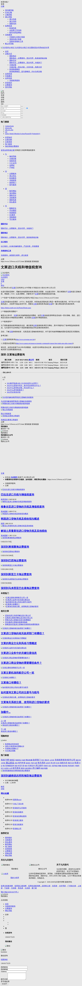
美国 (15, 766)
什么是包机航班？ (15, 390)
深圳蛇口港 (46, 886)
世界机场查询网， (35, 886)
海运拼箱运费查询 (12, 146)
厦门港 (34, 888)
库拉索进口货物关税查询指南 (16, 622)
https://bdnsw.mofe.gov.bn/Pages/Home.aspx (16, 308)
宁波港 (6, 888)
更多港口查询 (18, 820)
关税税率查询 (14, 80)
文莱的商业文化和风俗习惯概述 (19, 643)
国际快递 (12, 200)
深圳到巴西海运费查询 (13, 560)
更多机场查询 (18, 812)
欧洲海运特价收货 (12, 744)
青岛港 (20, 888)
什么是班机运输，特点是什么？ (20, 388)
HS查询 (12, 215)
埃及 (16, 763)
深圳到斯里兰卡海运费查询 (16, 574)
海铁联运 (18, 760)
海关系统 (41, 763)
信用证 (12, 165)
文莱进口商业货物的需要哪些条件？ (21, 662)
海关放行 (71, 766)
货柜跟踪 (12, 217)
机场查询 (12, 178)
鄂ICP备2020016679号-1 (10, 892)
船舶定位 (12, 208)
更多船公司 (17, 828)
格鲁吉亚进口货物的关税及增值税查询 (22, 506)
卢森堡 (77, 766)
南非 (26, 766)
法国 (35, 763)
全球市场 (8, 74)
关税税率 (12, 180)
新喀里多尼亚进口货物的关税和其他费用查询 (22, 624)
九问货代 (14, 477)
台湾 (10, 768)
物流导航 (12, 156)
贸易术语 (12, 161)
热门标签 (8, 144)
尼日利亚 (65, 766)
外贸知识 (8, 83)
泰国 (77, 760)
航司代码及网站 (15, 32)
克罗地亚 (55, 766)
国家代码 (12, 23)
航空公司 (71, 760)
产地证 (12, 167)
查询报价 (8, 838)
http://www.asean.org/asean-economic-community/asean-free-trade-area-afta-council (44, 343)
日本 (72, 763)
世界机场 (8, 26)
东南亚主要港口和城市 (9, 420)
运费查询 (8, 85)
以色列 (48, 763)
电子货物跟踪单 (8, 766)
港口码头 (12, 176)
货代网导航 (9, 10)
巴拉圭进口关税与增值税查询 (17, 494)
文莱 (13, 150)
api (6, 132)
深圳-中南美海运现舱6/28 (14, 746)
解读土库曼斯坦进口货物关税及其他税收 (24, 530)
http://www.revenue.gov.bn (25, 339)
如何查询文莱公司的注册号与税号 (19, 602)
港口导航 (8, 17)
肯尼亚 (6, 768)
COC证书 (12, 163)
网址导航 (8, 855)
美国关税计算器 (15, 39)
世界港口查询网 (20, 886)
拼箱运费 (8, 853)
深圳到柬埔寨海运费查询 (15, 546)
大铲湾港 (62, 886)
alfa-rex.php (9, 130)
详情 (2, 789)
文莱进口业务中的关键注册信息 (18, 600)
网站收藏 (29, 760)
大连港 (27, 888)
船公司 (31, 360)
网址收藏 (5, 793)
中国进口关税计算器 (17, 37)
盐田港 (54, 886)
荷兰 (42, 760)
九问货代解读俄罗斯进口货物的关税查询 (16, 401)
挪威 (59, 766)
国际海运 (28, 57)
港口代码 (12, 21)
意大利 (53, 763)
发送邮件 (4, 984)
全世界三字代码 (15, 30)
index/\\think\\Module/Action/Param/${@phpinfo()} (22, 134)
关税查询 (8, 35)
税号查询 (12, 185)
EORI (58, 763)
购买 (2, 787)
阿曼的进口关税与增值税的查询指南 (14, 407)
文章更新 (8, 142)
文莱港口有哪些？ (13, 604)
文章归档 (8, 139)
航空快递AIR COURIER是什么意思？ (22, 383)
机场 (77, 763)
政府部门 (12, 182)
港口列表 (12, 19)
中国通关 (8, 76)
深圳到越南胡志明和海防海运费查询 (21, 775)
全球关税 (8, 78)
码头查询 (12, 202)
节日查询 (12, 219)
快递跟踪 (12, 213)
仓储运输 (25, 66)
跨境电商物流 (25, 70)
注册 (2, 6)
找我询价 (4, 959)
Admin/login (9, 126)
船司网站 (12, 191)
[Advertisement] (41, 457)
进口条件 (39, 765)
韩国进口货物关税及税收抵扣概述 (20, 518)
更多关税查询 (18, 824)
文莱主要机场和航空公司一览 (17, 597)
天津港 (13, 888)
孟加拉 (28, 763)
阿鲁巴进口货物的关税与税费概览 (18, 620)
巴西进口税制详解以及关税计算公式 (18, 618)
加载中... (5, 712)
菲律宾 (45, 766)
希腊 (69, 763)
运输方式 (8, 54)
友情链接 (8, 849)
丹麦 (32, 763)
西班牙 (47, 760)
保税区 (12, 760)
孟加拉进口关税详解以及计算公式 (18, 615)
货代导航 (8, 87)
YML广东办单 (18, 804)
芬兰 (2, 768)
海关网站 (12, 193)
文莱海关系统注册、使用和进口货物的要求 (22, 606)
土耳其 (52, 760)
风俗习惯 (5, 760)
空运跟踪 (12, 210)
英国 (22, 768)
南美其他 (4, 499)
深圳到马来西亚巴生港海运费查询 (20, 588)
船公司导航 (9, 44)
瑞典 (23, 760)
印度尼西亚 (28, 768)
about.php (8, 128)
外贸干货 (21, 766)
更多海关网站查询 (19, 816)
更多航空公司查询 (19, 808)
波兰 (49, 766)
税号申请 (21, 763)
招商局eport (17, 800)
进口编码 (36, 768)
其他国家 (4, 511)
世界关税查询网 (7, 886)
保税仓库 (63, 763)
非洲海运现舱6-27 (11, 748)
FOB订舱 (8, 12)
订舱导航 (8, 15)
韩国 (2, 523)
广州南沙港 (71, 886)
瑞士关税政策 (6, 413)
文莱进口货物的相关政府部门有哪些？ (22, 633)
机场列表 (12, 28)
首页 (7, 51)
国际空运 (25, 61)
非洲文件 (31, 766)
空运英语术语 (13, 392)
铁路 (46, 768)
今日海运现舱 (10, 751)
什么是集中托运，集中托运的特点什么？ (24, 385)
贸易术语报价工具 (16, 41)
